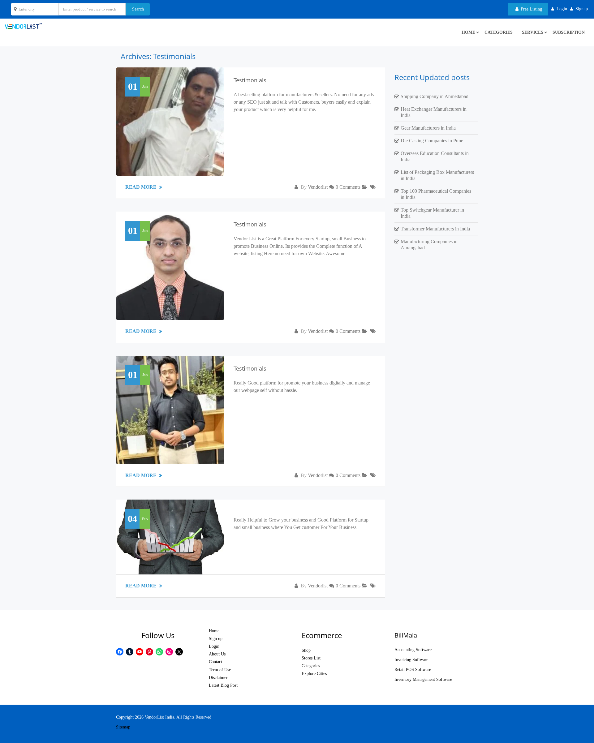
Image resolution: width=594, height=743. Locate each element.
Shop (306, 650)
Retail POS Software (412, 669)
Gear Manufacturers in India (428, 128)
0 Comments (348, 187)
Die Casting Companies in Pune (432, 140)
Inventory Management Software (423, 679)
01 (132, 86)
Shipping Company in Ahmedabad (434, 96)
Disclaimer (218, 677)
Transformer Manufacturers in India (435, 228)
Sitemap (123, 727)
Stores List (311, 658)
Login (214, 646)
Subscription (569, 32)
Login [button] (562, 8)
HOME (468, 32)
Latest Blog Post (223, 685)
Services (532, 32)
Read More (141, 187)
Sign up (215, 638)
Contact (215, 661)
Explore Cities (314, 673)
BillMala (405, 635)
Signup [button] (581, 8)
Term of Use (220, 670)
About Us (217, 654)
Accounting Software (413, 649)
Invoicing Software (411, 659)
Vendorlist (318, 187)
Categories (498, 32)
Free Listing (530, 9)
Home (214, 631)
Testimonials (250, 80)
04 (132, 518)
